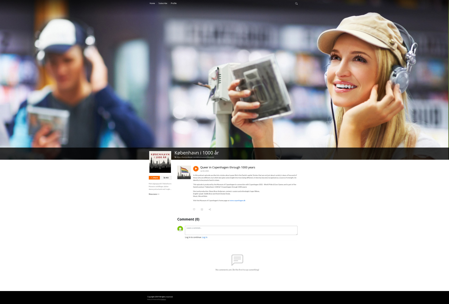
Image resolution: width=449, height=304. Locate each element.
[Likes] (194, 209)
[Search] (296, 3)
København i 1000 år (196, 152)
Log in (204, 237)
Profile (174, 3)
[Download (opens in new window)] (202, 209)
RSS (167, 178)
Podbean (163, 299)
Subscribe (163, 3)
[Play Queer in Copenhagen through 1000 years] (196, 168)
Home (152, 3)
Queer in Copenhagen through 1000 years (227, 167)
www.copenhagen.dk (237, 200)
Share (155, 178)
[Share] (210, 209)
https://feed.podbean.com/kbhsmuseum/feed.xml (195, 157)
